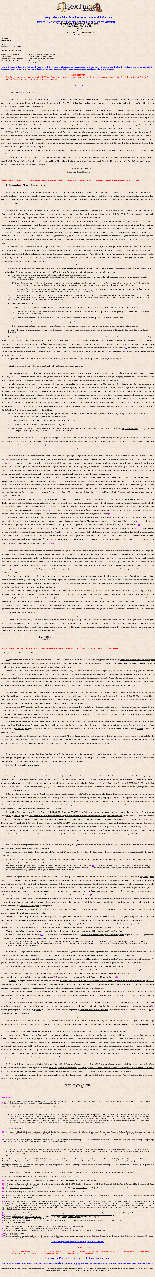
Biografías (77, 1263)
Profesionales (26, 1263)
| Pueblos (70, 1263)
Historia (83, 1263)
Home (4, 1263)
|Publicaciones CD (142, 1263)
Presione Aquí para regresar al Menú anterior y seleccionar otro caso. (77, 1242)
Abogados (10, 1263)
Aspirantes (17, 1263)
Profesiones (34, 1263)
